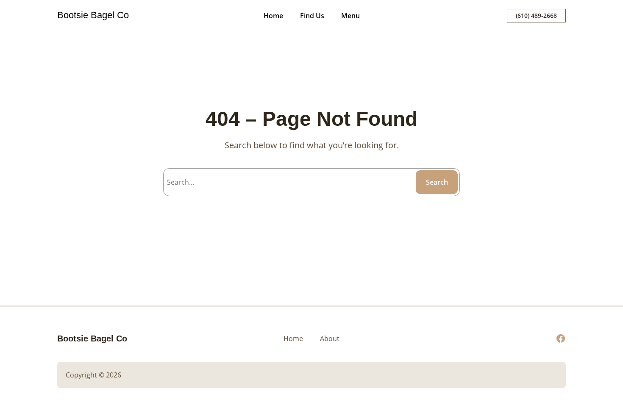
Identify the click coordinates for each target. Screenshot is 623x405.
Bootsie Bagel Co (93, 15)
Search (437, 182)
